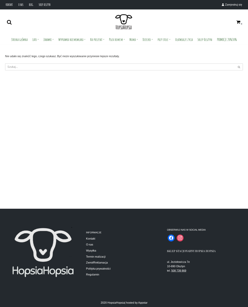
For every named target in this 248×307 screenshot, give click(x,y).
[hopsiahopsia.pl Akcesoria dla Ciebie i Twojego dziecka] (123, 22)
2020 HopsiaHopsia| (113, 302)
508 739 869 (178, 270)
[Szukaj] (9, 22)
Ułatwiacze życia (184, 39)
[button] (38, 39)
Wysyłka (91, 250)
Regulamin (92, 274)
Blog (31, 5)
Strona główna (19, 39)
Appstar (142, 302)
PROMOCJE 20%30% (227, 39)
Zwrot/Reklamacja (97, 262)
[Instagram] (180, 237)
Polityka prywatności (98, 268)
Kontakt (9, 5)
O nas (20, 5)
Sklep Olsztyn (44, 5)
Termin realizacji (96, 256)
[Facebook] (171, 237)
